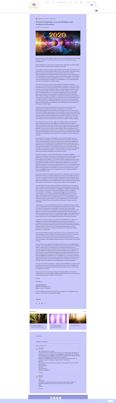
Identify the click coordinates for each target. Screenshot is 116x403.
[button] (97, 7)
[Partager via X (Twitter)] (39, 303)
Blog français (38, 299)
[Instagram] (54, 398)
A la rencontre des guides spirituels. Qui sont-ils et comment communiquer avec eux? (58, 326)
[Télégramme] (60, 398)
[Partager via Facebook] (36, 303)
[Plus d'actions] (79, 18)
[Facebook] (57, 398)
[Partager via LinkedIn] (42, 303)
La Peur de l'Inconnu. (74, 325)
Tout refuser (104, 401)
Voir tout (84, 311)
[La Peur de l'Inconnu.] (77, 318)
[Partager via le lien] (45, 303)
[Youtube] (51, 398)
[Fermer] (114, 401)
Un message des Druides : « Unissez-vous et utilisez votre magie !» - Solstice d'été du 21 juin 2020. (38, 326)
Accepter (110, 401)
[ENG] (96, 10)
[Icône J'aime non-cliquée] (39, 372)
